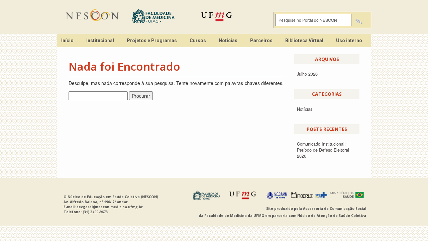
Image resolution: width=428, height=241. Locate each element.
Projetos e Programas (152, 40)
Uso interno (349, 40)
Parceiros (261, 40)
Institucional (100, 40)
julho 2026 (307, 74)
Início (67, 40)
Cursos (198, 40)
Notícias (228, 40)
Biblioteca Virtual (304, 40)
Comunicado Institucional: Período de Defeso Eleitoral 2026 (323, 150)
